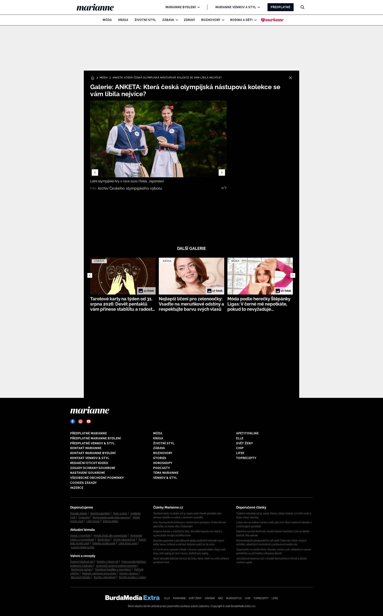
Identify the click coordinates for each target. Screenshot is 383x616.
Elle (239, 438)
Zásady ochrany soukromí (92, 468)
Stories (159, 458)
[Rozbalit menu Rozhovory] (222, 20)
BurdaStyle (234, 598)
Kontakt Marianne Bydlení (93, 453)
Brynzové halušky (81, 577)
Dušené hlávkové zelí (82, 561)
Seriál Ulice (103, 539)
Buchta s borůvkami (105, 577)
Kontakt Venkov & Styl (89, 458)
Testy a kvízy (120, 513)
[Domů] (98, 7)
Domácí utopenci (128, 573)
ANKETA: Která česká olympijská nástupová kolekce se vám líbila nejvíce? (167, 77)
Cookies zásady (83, 482)
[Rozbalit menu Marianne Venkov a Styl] (258, 7)
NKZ (220, 598)
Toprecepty (246, 458)
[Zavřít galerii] (290, 77)
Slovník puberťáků (100, 513)
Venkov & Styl (165, 477)
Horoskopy (162, 463)
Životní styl (145, 20)
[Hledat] (302, 7)
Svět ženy (244, 443)
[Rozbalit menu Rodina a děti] (254, 20)
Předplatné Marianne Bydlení (95, 438)
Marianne (179, 598)
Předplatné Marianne (88, 433)
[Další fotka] (222, 172)
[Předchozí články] (89, 275)
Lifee (240, 453)
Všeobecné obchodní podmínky (97, 477)
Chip (240, 448)
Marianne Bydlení (181, 7)
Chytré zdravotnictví (124, 539)
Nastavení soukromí (87, 472)
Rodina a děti (241, 20)
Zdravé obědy (110, 521)
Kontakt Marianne (86, 448)
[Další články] (292, 275)
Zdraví (189, 20)
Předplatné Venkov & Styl (92, 443)
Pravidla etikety (78, 513)
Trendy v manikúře (80, 535)
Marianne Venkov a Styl (235, 7)
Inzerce (76, 487)
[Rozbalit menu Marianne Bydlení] (197, 7)
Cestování (84, 517)
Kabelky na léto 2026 (103, 543)
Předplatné (280, 7)
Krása (123, 20)
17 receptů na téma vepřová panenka (116, 565)
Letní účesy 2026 (127, 543)
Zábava (168, 20)
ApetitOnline (247, 433)
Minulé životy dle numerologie (110, 535)
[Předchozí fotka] (95, 172)
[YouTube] (88, 421)
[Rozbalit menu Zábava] (176, 20)
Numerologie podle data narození (111, 517)
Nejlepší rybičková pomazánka (99, 573)
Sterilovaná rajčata (81, 569)
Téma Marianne (166, 472)
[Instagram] (80, 421)
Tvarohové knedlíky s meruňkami (113, 569)
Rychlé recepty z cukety (132, 577)
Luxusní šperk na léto (82, 547)
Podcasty (161, 468)
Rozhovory (210, 20)
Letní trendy (93, 521)
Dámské (210, 598)
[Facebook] (72, 421)
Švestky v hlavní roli (107, 561)
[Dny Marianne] (272, 20)
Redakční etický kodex (89, 463)
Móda (107, 20)
